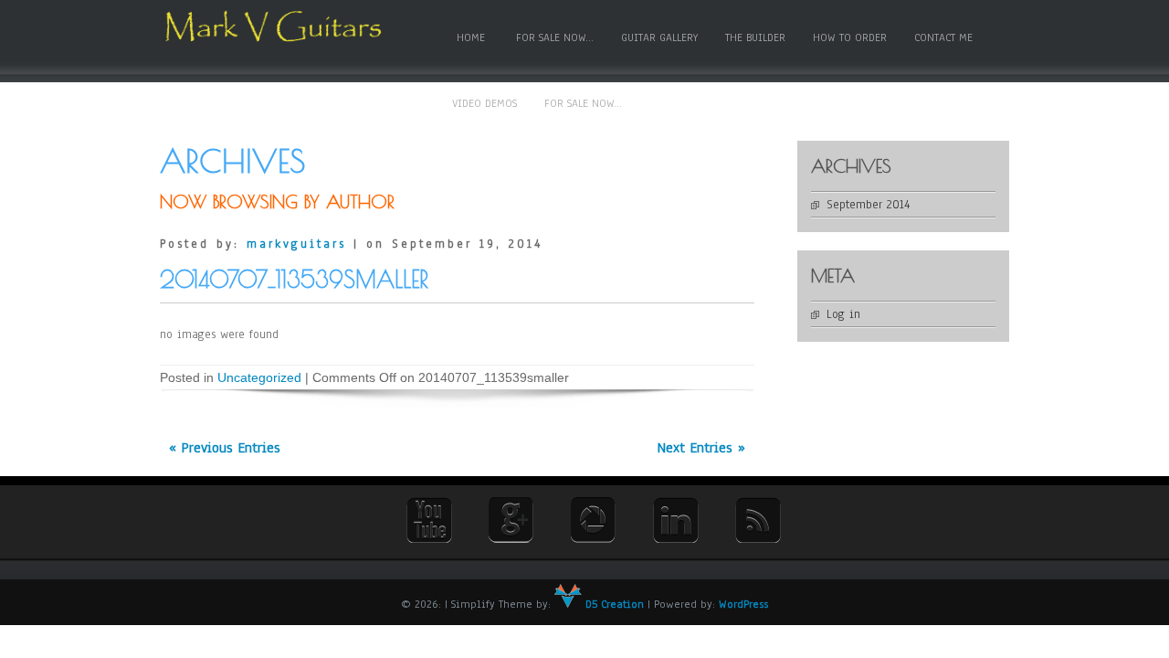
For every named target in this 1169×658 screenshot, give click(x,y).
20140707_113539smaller (294, 279)
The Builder (755, 37)
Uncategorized (259, 377)
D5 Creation (613, 604)
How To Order (850, 37)
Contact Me (943, 37)
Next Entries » (701, 448)
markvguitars (296, 244)
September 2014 (868, 204)
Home (471, 37)
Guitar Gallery (659, 37)
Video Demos (484, 103)
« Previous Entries (224, 448)
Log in (843, 314)
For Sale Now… (555, 37)
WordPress (743, 604)
